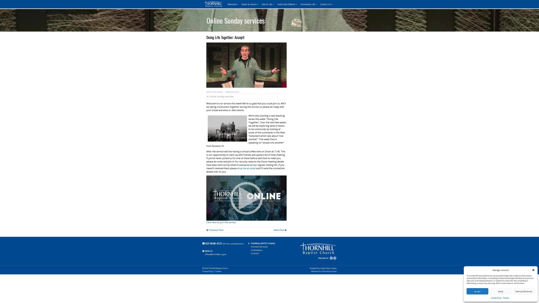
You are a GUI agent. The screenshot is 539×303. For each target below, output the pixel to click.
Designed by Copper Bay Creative (323, 268)
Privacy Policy (207, 271)
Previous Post (215, 230)
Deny (500, 291)
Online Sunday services (236, 19)
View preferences (523, 291)
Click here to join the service (221, 222)
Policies (506, 298)
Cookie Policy (496, 298)
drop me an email (246, 168)
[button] (533, 270)
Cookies (218, 271)
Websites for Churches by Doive (324, 271)
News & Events (249, 4)
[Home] (214, 4)
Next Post (279, 230)
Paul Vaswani (218, 92)
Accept (477, 291)
